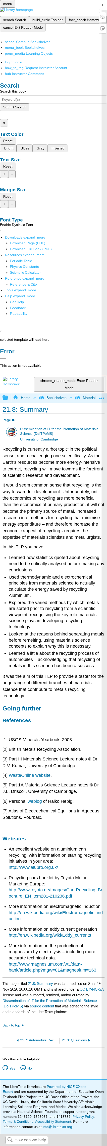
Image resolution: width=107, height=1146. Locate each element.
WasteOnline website (30, 775)
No (29, 1068)
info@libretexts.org (57, 1127)
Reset (7, 141)
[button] (18, 308)
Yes (12, 1068)
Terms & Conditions (18, 1121)
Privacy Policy (83, 1117)
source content (42, 1006)
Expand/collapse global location (102, 396)
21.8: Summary (40, 983)
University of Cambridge (39, 439)
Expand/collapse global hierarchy (8, 398)
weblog (35, 801)
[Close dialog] (3, 358)
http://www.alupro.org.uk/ (33, 867)
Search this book (13, 91)
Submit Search (14, 107)
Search (9, 1140)
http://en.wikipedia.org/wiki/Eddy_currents (50, 935)
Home (25, 398)
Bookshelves (56, 398)
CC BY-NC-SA (92, 989)
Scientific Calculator (25, 272)
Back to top (11, 1025)
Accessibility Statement (53, 1121)
